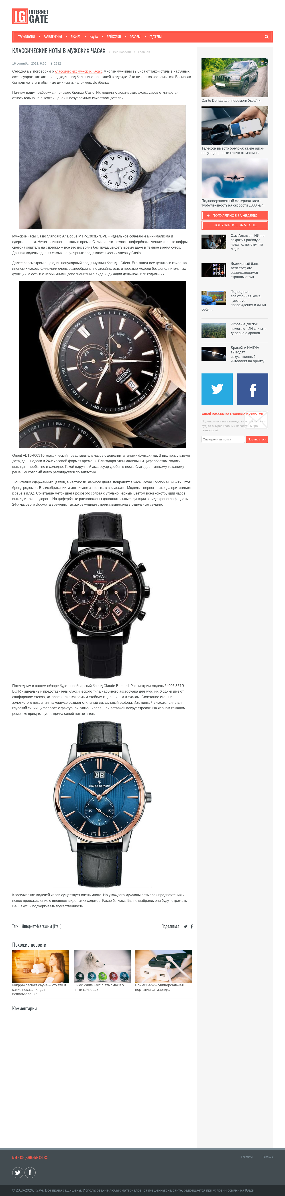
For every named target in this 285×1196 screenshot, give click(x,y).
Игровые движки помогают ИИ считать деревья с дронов (248, 328)
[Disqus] (102, 1071)
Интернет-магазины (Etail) (41, 926)
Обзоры (135, 36)
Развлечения (53, 36)
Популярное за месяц (235, 225)
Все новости (122, 52)
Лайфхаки (114, 36)
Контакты (246, 1157)
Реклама (268, 1157)
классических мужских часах (78, 71)
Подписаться (257, 439)
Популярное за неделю (235, 215)
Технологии (26, 36)
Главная (144, 52)
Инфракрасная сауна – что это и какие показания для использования (39, 989)
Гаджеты (155, 36)
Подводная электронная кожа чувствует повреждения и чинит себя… (234, 300)
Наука (94, 36)
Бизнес (76, 36)
